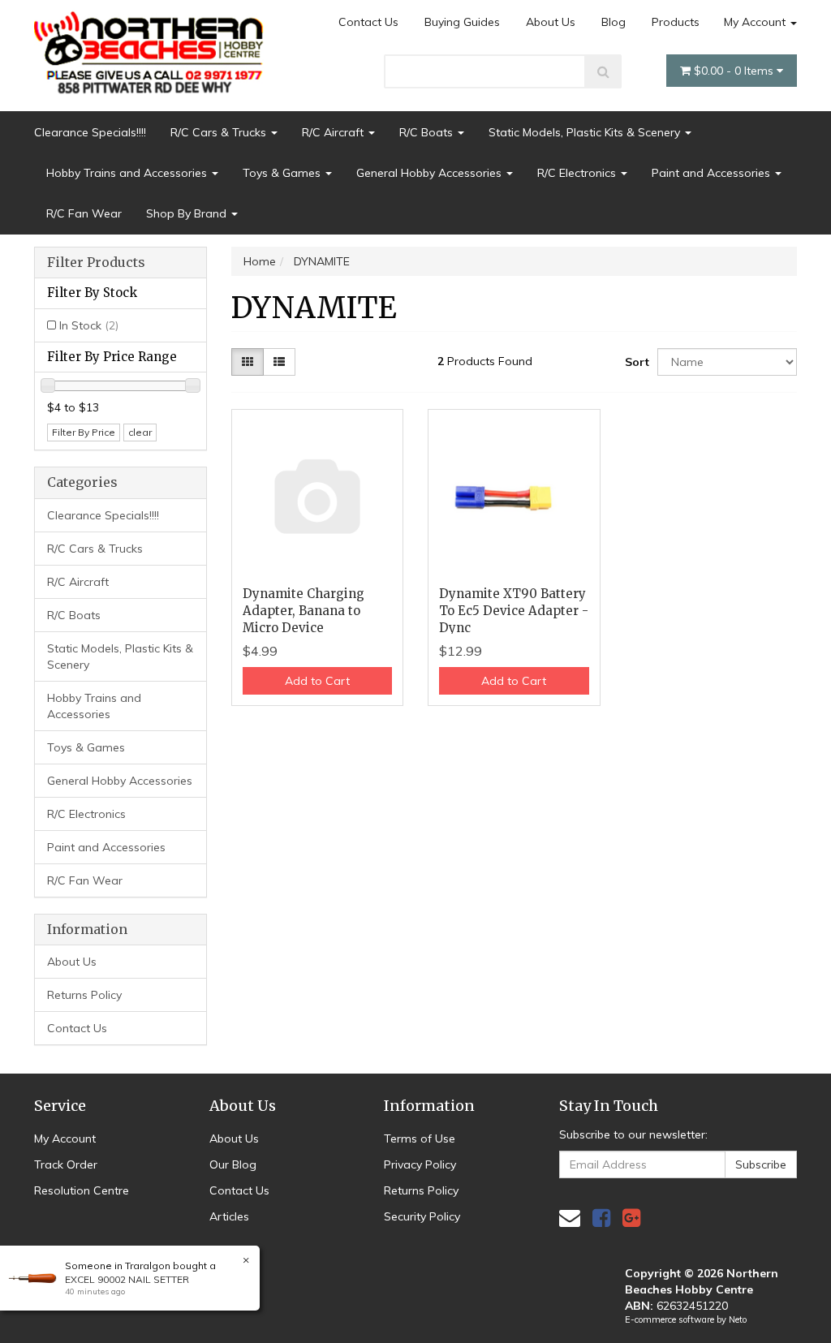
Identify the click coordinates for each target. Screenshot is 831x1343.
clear (140, 432)
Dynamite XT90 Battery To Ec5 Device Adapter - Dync (513, 610)
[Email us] (569, 1217)
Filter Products (96, 263)
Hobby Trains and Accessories (128, 173)
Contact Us (368, 22)
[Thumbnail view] (247, 362)
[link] (601, 1217)
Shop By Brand (188, 213)
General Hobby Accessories (430, 173)
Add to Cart (317, 681)
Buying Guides (462, 22)
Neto (738, 1319)
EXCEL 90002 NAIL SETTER (127, 1279)
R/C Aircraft (334, 132)
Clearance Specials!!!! (90, 132)
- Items (735, 70)
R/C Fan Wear (84, 213)
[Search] (603, 71)
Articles (229, 1216)
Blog (613, 22)
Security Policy (422, 1216)
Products (676, 22)
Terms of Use (419, 1138)
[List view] (279, 362)
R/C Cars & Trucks (219, 132)
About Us (550, 22)
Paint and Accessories (712, 173)
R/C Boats (427, 132)
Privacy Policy (420, 1164)
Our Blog (232, 1164)
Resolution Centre (81, 1190)
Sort (635, 362)
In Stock (88, 325)
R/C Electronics (578, 173)
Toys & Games (283, 173)
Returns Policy (84, 995)
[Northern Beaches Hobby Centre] (153, 46)
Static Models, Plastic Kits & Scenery (586, 132)
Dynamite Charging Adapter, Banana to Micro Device (303, 610)
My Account (756, 22)
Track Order (65, 1164)
